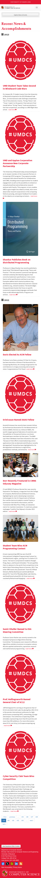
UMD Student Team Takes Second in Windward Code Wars (19, 87)
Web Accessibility (6, 867)
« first (4, 817)
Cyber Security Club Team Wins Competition (18, 778)
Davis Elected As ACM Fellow (17, 354)
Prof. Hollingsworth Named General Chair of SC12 (16, 701)
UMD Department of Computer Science (16, 7)
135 (22, 817)
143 (22, 820)
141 (13, 820)
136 (27, 817)
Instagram (11, 863)
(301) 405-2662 (14, 860)
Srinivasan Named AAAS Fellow (18, 419)
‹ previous (12, 817)
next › (31, 820)
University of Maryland (20, 2)
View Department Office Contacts (11, 846)
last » (4, 824)
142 (18, 820)
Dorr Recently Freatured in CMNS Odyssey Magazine (19, 482)
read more (11, 110)
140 (8, 820)
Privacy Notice (17, 867)
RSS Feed (20, 863)
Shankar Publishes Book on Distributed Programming (16, 261)
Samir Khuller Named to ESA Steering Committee (17, 630)
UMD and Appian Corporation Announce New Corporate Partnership (17, 163)
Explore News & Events (20, 15)
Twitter (7, 863)
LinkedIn (16, 863)
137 (32, 817)
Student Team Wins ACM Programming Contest (15, 547)
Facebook (2, 863)
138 (36, 817)
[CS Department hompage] (20, 872)
